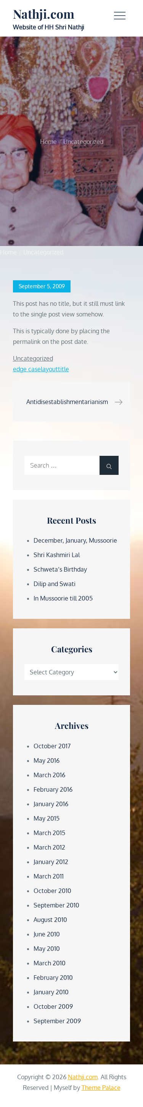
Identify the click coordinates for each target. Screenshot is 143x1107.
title (63, 369)
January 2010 (51, 992)
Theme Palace (101, 1087)
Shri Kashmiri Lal (57, 555)
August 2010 (50, 919)
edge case (27, 369)
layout (49, 369)
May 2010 (47, 948)
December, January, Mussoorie (75, 540)
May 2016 (46, 760)
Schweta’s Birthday (60, 569)
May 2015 (46, 818)
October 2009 (53, 1006)
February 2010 (53, 977)
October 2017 (52, 746)
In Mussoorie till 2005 (63, 598)
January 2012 (51, 862)
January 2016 (51, 804)
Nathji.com (43, 13)
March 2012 (49, 847)
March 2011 (49, 876)
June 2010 (47, 934)
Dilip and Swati (55, 584)
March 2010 (50, 963)
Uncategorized (33, 358)
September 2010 (56, 905)
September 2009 (57, 1021)
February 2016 (53, 789)
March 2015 (49, 833)
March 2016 (49, 775)
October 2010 (52, 891)
